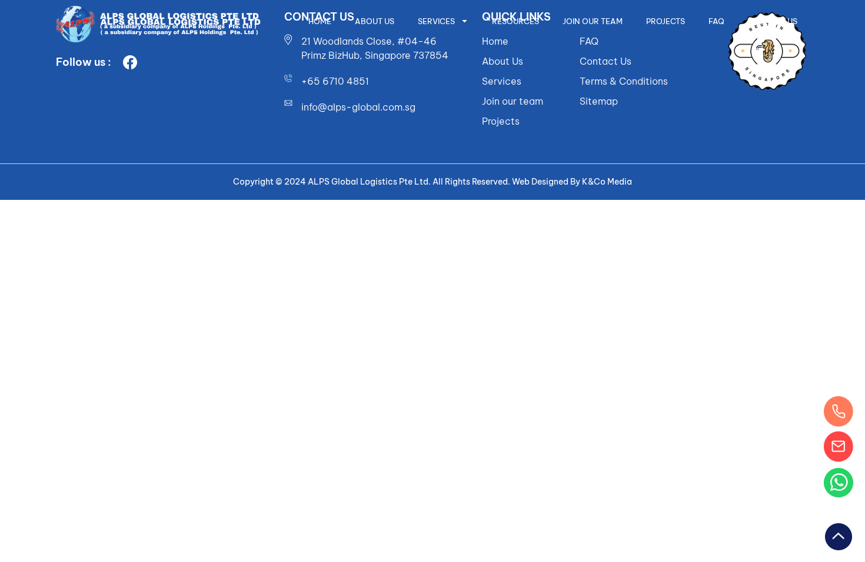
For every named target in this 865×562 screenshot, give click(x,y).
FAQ (716, 21)
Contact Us (772, 21)
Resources (515, 21)
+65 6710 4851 (335, 81)
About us (374, 21)
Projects (665, 21)
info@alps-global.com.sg (358, 107)
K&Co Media (607, 181)
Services (436, 21)
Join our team (593, 21)
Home (319, 21)
